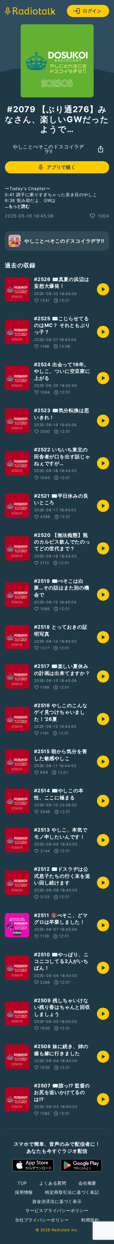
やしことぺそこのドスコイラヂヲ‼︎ (48, 149)
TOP (22, 1183)
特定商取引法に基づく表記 (72, 1192)
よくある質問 (52, 1183)
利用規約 (90, 1219)
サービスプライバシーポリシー (57, 1210)
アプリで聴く (61, 167)
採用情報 (24, 1192)
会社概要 (87, 1183)
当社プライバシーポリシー (42, 1219)
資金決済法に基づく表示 (57, 1201)
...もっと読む (17, 206)
